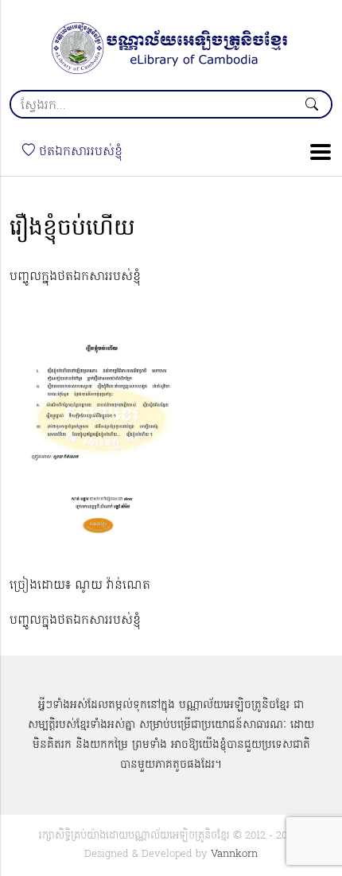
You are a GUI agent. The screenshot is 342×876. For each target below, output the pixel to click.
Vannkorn (234, 854)
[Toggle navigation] (315, 152)
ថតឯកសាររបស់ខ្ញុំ (78, 152)
